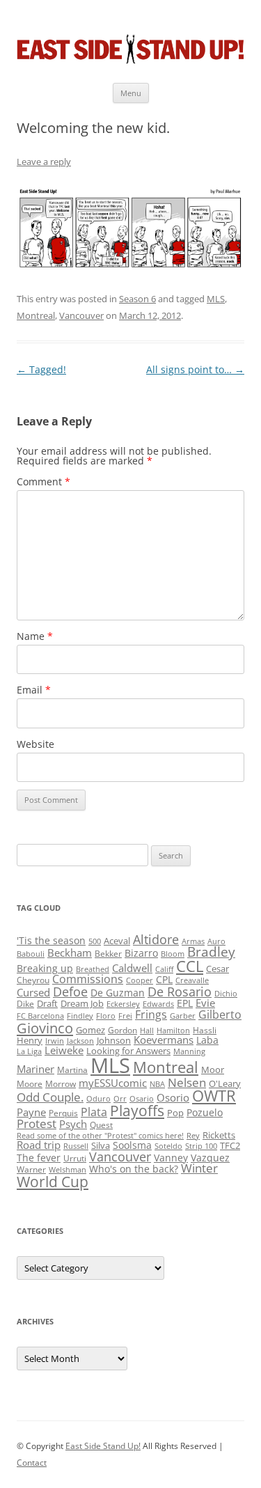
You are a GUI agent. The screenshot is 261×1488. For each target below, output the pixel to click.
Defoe (70, 991)
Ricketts (219, 1135)
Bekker (108, 954)
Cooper (139, 980)
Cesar (217, 968)
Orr (120, 1099)
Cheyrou (33, 980)
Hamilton (173, 1030)
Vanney (171, 1157)
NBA (157, 1084)
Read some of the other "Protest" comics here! (100, 1136)
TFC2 (230, 1145)
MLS (216, 298)
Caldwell (132, 968)
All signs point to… (195, 369)
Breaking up (45, 968)
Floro (106, 1016)
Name (35, 636)
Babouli (31, 954)
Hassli (204, 1030)
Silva (100, 1145)
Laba (207, 1040)
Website (35, 744)
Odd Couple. (50, 1097)
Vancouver (81, 315)
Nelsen (187, 1082)
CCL (189, 966)
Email (34, 689)
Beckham (69, 953)
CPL (164, 979)
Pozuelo (205, 1112)
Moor (212, 1069)
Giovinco (45, 1027)
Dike (25, 1004)
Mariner (35, 1069)
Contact (32, 1463)
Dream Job (82, 1003)
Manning (189, 1051)
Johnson (114, 1040)
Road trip (39, 1145)
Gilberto (220, 1014)
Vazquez (210, 1157)
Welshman (67, 1170)
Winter (199, 1168)
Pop (175, 1112)
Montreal (36, 315)
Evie (205, 1003)
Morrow (60, 1084)
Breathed (92, 969)
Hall (147, 1030)
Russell (75, 1146)
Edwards (158, 1004)
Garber (183, 1016)
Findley (80, 1016)
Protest (36, 1123)
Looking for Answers (128, 1050)
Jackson (80, 1041)
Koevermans (163, 1040)
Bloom (172, 954)
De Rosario (180, 991)
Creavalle (192, 980)
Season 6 (137, 298)
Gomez (90, 1030)
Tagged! (41, 369)
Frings (151, 1014)
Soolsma (132, 1145)
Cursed (33, 992)
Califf (164, 969)
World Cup (52, 1181)
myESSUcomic (113, 1083)
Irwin (54, 1041)
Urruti (74, 1158)
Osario (141, 1099)
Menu (130, 93)
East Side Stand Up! (103, 1446)
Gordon (122, 1030)
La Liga (29, 1051)
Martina (72, 1070)
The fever (39, 1157)
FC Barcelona (40, 1016)
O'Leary (225, 1083)
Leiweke (64, 1050)
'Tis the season (51, 940)
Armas (193, 941)
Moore (29, 1084)
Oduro (98, 1099)
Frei (125, 1016)
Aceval (117, 940)
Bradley (211, 951)
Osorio (173, 1097)
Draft (47, 1003)
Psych (73, 1124)
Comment (43, 481)
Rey (193, 1136)
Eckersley (123, 1004)
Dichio (225, 993)
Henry (29, 1040)
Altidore (156, 939)
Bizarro (141, 953)
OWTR (214, 1095)
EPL (185, 1003)
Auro (216, 941)
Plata (94, 1112)
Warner (31, 1169)
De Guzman (117, 992)
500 (94, 941)
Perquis (63, 1113)
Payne (31, 1112)
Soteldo (168, 1146)
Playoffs (137, 1110)
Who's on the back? (133, 1168)
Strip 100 (201, 1146)
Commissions (87, 979)
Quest (101, 1125)
